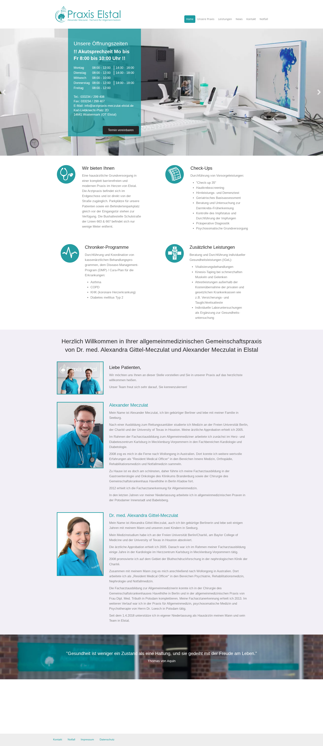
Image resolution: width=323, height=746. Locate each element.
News (239, 19)
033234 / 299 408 (92, 97)
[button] (4, 92)
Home (189, 19)
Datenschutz (107, 739)
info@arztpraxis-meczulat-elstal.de (108, 106)
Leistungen (225, 19)
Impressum (87, 739)
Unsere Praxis (205, 19)
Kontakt (251, 19)
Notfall (264, 19)
